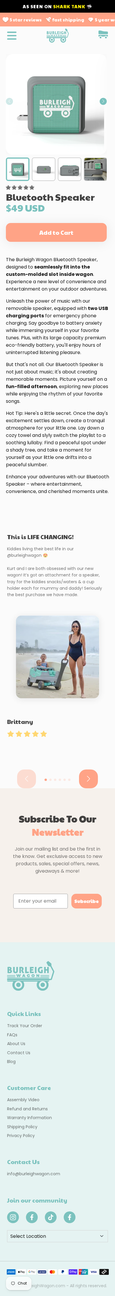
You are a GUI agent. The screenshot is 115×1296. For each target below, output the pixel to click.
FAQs (12, 1035)
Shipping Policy (22, 1127)
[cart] (103, 35)
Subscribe (86, 901)
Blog (11, 1061)
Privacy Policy (21, 1136)
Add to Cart (56, 232)
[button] (103, 101)
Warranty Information (29, 1118)
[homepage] (58, 35)
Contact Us (18, 1053)
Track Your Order (24, 1026)
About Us (16, 1044)
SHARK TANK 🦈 (72, 6)
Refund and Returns (27, 1109)
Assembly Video (23, 1100)
